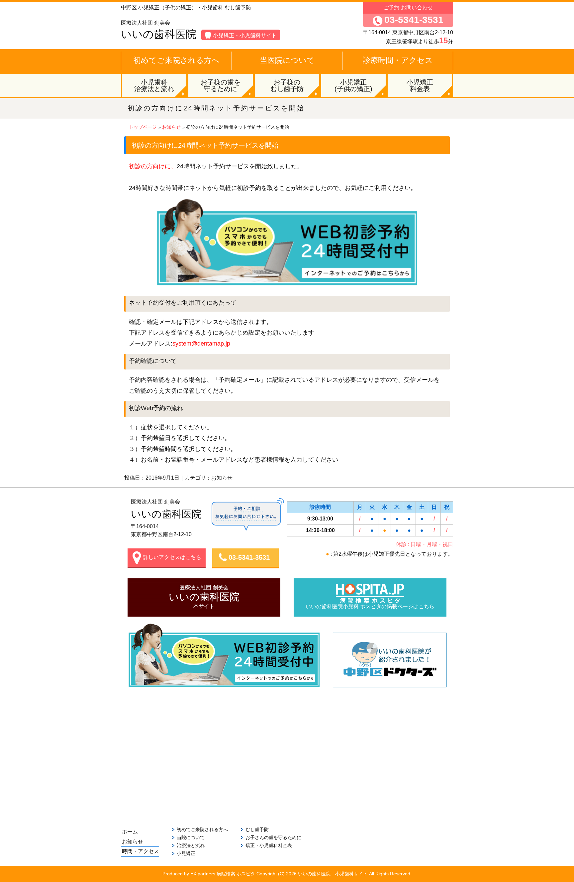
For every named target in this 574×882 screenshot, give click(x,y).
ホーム (130, 831)
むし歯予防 (257, 829)
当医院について (287, 60)
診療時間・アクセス (398, 60)
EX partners (202, 873)
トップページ (143, 127)
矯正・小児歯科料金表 (268, 845)
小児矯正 (186, 853)
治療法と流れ (191, 845)
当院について (191, 837)
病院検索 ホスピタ (236, 873)
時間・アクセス (140, 851)
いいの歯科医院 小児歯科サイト (333, 873)
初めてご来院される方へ (176, 60)
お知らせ (171, 127)
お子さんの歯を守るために (273, 837)
